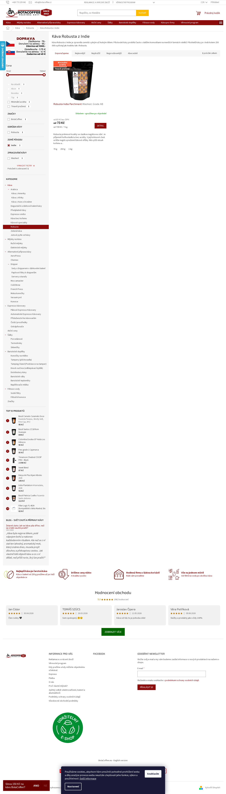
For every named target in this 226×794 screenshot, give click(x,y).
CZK (203, 2)
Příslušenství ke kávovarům (23, 318)
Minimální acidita (20, 101)
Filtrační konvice (18, 397)
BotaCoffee (18, 119)
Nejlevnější (80, 53)
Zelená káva (16, 231)
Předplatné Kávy (18, 210)
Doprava (53, 674)
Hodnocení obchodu (113, 592)
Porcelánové (17, 339)
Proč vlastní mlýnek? (58, 686)
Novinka (16, 93)
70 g (55, 149)
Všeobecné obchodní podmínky (63, 700)
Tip (14, 97)
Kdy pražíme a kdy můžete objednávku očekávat (67, 669)
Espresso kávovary (16, 305)
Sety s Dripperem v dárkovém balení (28, 268)
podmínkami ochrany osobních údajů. (182, 680)
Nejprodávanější (114, 53)
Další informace (88, 778)
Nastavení (73, 786)
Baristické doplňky (16, 351)
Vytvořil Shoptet (212, 787)
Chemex (14, 260)
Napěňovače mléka (19, 384)
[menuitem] (8, 22)
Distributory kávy (19, 372)
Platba (52, 678)
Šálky (10, 335)
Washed (17, 158)
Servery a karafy (19, 276)
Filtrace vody (14, 389)
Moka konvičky (17, 293)
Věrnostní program (125, 2)
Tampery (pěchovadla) (21, 359)
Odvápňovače (17, 326)
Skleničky (15, 347)
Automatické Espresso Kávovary (26, 314)
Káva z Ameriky (18, 193)
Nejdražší (95, 53)
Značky (11, 401)
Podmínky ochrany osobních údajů (64, 696)
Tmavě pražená (20, 106)
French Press (17, 289)
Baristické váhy (18, 376)
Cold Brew (15, 285)
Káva (10, 185)
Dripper (14, 264)
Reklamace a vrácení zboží (97, 2)
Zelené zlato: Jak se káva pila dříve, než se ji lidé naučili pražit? (25, 526)
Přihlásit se (146, 687)
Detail (100, 125)
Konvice (14, 301)
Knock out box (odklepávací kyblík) (27, 368)
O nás (51, 682)
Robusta (17, 132)
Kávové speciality (19, 222)
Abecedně (133, 53)
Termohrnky (16, 343)
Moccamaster (17, 280)
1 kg (70, 149)
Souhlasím (153, 774)
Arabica (14, 189)
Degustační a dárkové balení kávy (26, 206)
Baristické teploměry (20, 380)
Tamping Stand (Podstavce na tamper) (28, 364)
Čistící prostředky (19, 322)
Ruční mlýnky (17, 243)
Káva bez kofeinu (19, 218)
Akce (15, 88)
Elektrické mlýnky (19, 247)
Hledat (142, 12)
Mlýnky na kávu (14, 239)
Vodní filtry (16, 393)
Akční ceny (13, 330)
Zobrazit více (113, 631)
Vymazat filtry (24, 165)
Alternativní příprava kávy (19, 251)
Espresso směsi (18, 214)
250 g (62, 149)
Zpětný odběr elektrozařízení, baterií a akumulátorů (67, 691)
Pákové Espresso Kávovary (23, 310)
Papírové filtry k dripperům (23, 272)
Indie (15, 145)
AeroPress (16, 255)
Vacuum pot (16, 297)
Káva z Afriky (17, 197)
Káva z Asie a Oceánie (21, 201)
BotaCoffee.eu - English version (113, 760)
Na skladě (17, 84)
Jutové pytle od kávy (20, 235)
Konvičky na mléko (19, 355)
